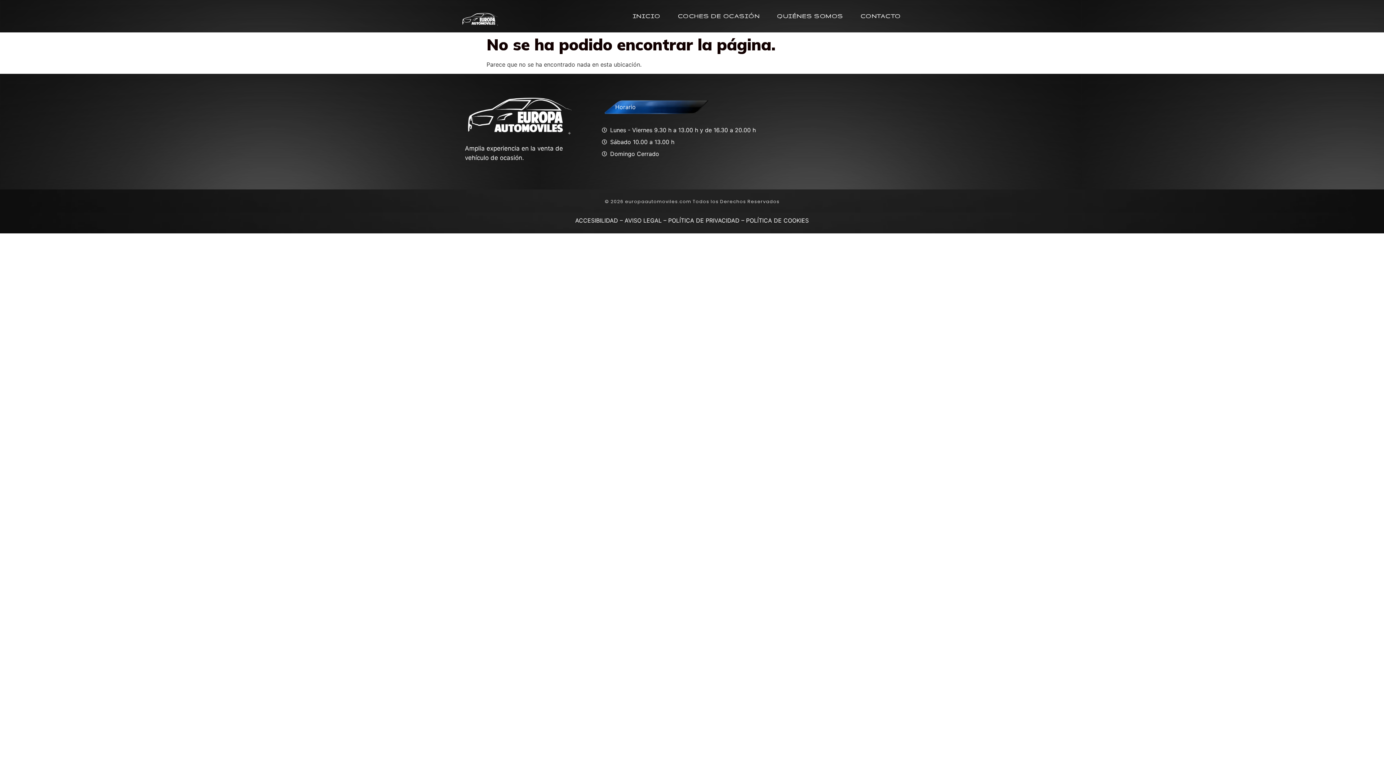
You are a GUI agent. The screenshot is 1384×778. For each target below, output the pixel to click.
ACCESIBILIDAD (596, 220)
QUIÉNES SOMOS (810, 16)
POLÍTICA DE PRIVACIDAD (704, 220)
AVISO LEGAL (643, 220)
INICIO (647, 16)
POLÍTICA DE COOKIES (777, 220)
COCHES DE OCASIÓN (719, 16)
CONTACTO (881, 16)
